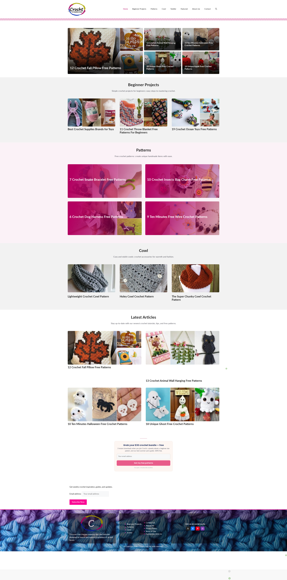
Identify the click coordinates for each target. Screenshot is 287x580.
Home (125, 9)
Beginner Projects (139, 9)
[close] (229, 571)
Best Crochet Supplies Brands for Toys (91, 129)
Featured (184, 9)
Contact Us (150, 523)
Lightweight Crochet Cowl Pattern (88, 296)
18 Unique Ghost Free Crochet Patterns (170, 424)
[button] (216, 9)
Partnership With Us (154, 534)
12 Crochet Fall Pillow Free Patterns (89, 367)
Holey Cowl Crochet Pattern (137, 296)
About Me (150, 526)
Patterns (154, 9)
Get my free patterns (143, 463)
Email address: (76, 494)
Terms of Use (151, 531)
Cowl (164, 9)
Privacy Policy (151, 528)
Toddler (173, 9)
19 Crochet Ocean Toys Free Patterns (194, 129)
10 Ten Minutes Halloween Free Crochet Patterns (97, 424)
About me (196, 9)
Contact (207, 9)
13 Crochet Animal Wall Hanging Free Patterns (174, 381)
